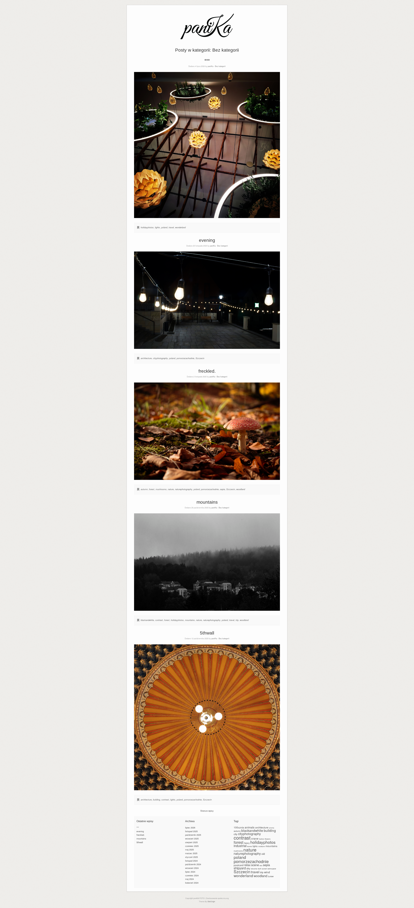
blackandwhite (147, 620)
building (156, 799)
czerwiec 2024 (192, 875)
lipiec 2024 (190, 871)
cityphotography (160, 358)
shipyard (240, 868)
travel (171, 227)
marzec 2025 (191, 853)
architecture (146, 358)
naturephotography (183, 489)
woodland (240, 489)
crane (254, 838)
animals (250, 827)
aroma (271, 827)
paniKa (210, 66)
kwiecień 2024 (191, 882)
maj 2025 (189, 849)
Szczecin (200, 358)
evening (207, 240)
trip (237, 620)
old (263, 853)
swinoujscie (271, 868)
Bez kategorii (220, 66)
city (235, 834)
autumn (144, 489)
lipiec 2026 (190, 827)
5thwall (207, 632)
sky (248, 868)
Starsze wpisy (207, 810)
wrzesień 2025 (192, 838)
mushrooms (161, 489)
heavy (247, 842)
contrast (159, 620)
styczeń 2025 (191, 857)
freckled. (207, 371)
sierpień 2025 (191, 842)
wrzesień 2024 (192, 868)
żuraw (271, 876)
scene (255, 865)
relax (247, 865)
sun (259, 868)
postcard (239, 865)
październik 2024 (193, 864)
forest (151, 489)
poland (164, 227)
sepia (222, 489)
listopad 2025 (191, 831)
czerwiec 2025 (192, 846)
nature (171, 489)
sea (261, 865)
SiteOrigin (211, 901)
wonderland (180, 227)
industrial (240, 845)
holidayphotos (147, 227)
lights (157, 227)
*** (207, 60)
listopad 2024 (191, 860)
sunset (264, 868)
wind (267, 872)
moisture (261, 846)
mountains (207, 502)
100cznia (239, 827)
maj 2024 (189, 879)
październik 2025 (193, 834)
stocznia (254, 868)
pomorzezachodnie (185, 358)
